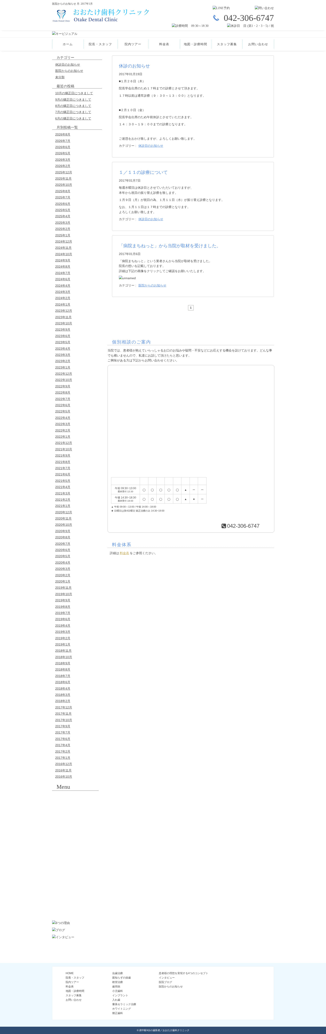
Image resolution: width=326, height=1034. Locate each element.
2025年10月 (63, 184)
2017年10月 (63, 720)
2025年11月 (63, 178)
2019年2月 (62, 638)
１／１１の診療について (143, 172)
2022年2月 (62, 430)
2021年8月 (62, 462)
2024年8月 (62, 266)
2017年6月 (62, 739)
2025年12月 (63, 172)
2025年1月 (62, 235)
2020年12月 (63, 512)
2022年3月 (62, 424)
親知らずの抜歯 (75, 810)
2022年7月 (62, 399)
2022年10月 (63, 380)
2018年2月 (62, 701)
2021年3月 (62, 493)
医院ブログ (165, 982)
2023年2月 (62, 361)
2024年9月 (62, 260)
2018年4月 (62, 688)
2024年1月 (62, 304)
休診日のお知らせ (67, 64)
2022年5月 (62, 411)
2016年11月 (63, 770)
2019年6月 (62, 619)
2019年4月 (62, 625)
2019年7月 (62, 613)
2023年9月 (62, 329)
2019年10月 (63, 594)
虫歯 (75, 798)
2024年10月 (63, 254)
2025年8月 (62, 191)
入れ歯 (75, 871)
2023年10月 (63, 323)
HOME (70, 973)
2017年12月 (63, 707)
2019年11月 (63, 587)
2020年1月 (62, 581)
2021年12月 (63, 443)
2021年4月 (62, 487)
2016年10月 (63, 776)
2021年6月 (62, 474)
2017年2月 (62, 751)
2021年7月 (62, 468)
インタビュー (167, 977)
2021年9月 (62, 455)
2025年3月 (62, 222)
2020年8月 (62, 537)
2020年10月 (63, 524)
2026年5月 (62, 153)
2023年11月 (63, 317)
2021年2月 (62, 499)
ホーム (68, 44)
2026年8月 (62, 134)
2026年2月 (62, 166)
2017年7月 (62, 732)
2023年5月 (62, 342)
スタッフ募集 (227, 44)
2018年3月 (62, 695)
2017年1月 (62, 757)
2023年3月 (62, 355)
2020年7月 (62, 543)
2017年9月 (62, 726)
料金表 (164, 44)
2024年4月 (62, 285)
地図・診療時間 (195, 44)
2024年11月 (63, 247)
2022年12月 (63, 373)
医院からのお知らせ (69, 71)
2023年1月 (62, 367)
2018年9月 (62, 663)
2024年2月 (62, 298)
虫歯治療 (117, 973)
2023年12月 (63, 310)
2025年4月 (62, 216)
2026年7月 (62, 141)
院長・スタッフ (100, 44)
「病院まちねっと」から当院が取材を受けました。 (170, 245)
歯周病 (75, 835)
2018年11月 (63, 650)
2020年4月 (62, 562)
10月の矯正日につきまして (74, 93)
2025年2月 (62, 229)
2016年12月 (63, 764)
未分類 (60, 77)
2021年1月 (62, 506)
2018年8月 (62, 669)
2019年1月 (62, 644)
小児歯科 (75, 847)
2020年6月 (62, 550)
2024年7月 (62, 273)
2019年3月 (62, 632)
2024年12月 (63, 241)
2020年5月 (62, 556)
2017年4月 (62, 745)
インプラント (75, 859)
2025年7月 (62, 197)
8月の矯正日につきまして (73, 106)
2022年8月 (62, 392)
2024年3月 (62, 292)
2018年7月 (62, 676)
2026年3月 (62, 159)
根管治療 (75, 822)
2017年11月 (63, 713)
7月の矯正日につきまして (73, 112)
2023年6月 (62, 336)
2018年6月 (62, 682)
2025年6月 (62, 204)
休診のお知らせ (134, 65)
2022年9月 (62, 386)
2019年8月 (62, 606)
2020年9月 (62, 531)
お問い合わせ (258, 44)
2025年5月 (62, 210)
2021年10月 (63, 449)
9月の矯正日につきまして (73, 99)
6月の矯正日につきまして (73, 118)
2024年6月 (62, 279)
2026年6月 (62, 147)
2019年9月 (62, 600)
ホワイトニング (75, 896)
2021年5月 (62, 481)
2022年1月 (62, 436)
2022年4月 (62, 418)
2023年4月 (62, 348)
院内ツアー (133, 44)
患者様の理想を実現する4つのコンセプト (183, 973)
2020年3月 (62, 569)
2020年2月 (62, 575)
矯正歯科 (75, 908)
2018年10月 (63, 657)
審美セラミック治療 (75, 883)
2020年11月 (63, 518)
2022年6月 (62, 405)
